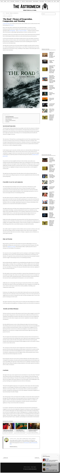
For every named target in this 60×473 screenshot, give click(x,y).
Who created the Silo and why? (51, 99)
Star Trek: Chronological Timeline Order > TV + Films (52, 176)
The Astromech (26, 442)
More (58, 1)
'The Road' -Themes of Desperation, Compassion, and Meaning (17, 20)
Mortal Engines (29, 1)
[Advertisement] (49, 32)
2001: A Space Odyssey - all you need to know (51, 110)
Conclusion (7, 121)
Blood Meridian (12, 30)
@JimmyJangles (25, 438)
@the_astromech (32, 438)
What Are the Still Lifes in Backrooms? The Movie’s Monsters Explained (51, 117)
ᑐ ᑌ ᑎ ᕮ (8, 1)
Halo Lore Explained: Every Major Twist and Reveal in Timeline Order (52, 215)
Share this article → (14, 446)
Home (5, 1)
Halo (55, 1)
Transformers (35, 1)
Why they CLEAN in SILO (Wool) (52, 93)
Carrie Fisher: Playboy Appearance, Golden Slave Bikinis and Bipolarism (51, 194)
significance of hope (11, 246)
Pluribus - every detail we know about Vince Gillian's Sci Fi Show (52, 202)
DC (20, 1)
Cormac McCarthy (6, 23)
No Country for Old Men (22, 30)
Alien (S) (23, 1)
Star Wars (12, 1)
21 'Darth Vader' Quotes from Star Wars (52, 104)
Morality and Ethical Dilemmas (10, 120)
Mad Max (49, 1)
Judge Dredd (41, 1)
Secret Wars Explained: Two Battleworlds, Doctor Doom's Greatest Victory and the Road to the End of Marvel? (52, 79)
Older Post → (37, 457)
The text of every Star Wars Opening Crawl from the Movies (52, 87)
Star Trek (17, 1)
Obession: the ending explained (51, 61)
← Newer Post (5, 457)
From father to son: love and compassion (12, 117)
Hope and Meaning (9, 119)
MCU (52, 1)
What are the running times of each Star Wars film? (52, 208)
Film (46, 1)
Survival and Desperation (10, 116)
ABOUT (2, 1)
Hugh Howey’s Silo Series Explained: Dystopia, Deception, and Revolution (52, 55)
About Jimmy (19, 438)
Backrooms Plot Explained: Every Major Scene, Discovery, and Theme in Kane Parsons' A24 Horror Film (52, 69)
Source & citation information (30, 469)
